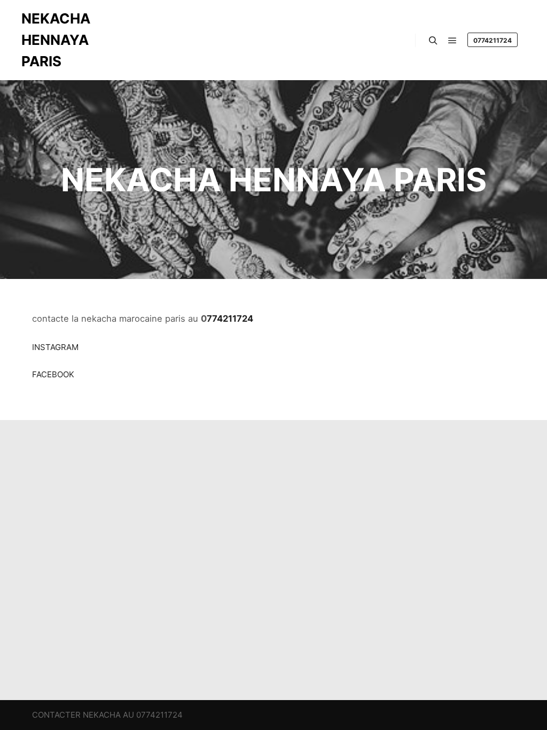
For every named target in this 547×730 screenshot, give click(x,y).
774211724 (230, 318)
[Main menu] (452, 41)
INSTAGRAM (55, 347)
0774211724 (492, 40)
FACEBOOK (53, 374)
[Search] (433, 41)
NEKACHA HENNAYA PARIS (55, 39)
